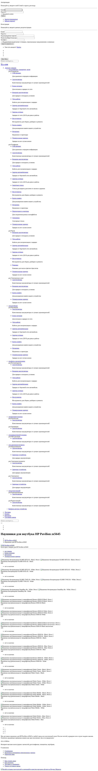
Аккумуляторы (17, 79)
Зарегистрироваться (11, 19)
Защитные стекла (18, 185)
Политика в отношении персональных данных (20, 752)
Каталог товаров (10, 68)
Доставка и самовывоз (12, 764)
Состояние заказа (10, 517)
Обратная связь (10, 754)
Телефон (3, 40)
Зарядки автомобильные (20, 105)
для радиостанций (14, 491)
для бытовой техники (15, 417)
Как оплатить (9, 762)
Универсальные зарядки (20, 138)
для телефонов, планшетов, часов (19, 69)
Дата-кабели (16, 99)
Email (2, 10)
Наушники (15, 131)
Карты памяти (17, 125)
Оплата (7, 514)
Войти (19, 47)
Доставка (8, 512)
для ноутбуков (13, 306)
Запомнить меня (8, 14)
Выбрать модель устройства (17, 509)
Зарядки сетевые (17, 112)
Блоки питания (17, 86)
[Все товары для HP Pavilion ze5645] (7, 545)
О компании (9, 751)
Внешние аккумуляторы (20, 92)
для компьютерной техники (17, 435)
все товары (8, 551)
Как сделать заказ (10, 761)
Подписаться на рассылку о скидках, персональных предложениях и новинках (28, 42)
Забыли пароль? (10, 21)
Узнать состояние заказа (12, 766)
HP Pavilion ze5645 (11, 540)
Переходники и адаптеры (20, 211)
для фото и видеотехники (16, 361)
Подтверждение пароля (8, 36)
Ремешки (15, 265)
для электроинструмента (16, 445)
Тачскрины (16, 218)
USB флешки (16, 73)
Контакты (8, 515)
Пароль (3, 12)
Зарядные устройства (19, 455)
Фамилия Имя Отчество (8, 38)
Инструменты (16, 118)
